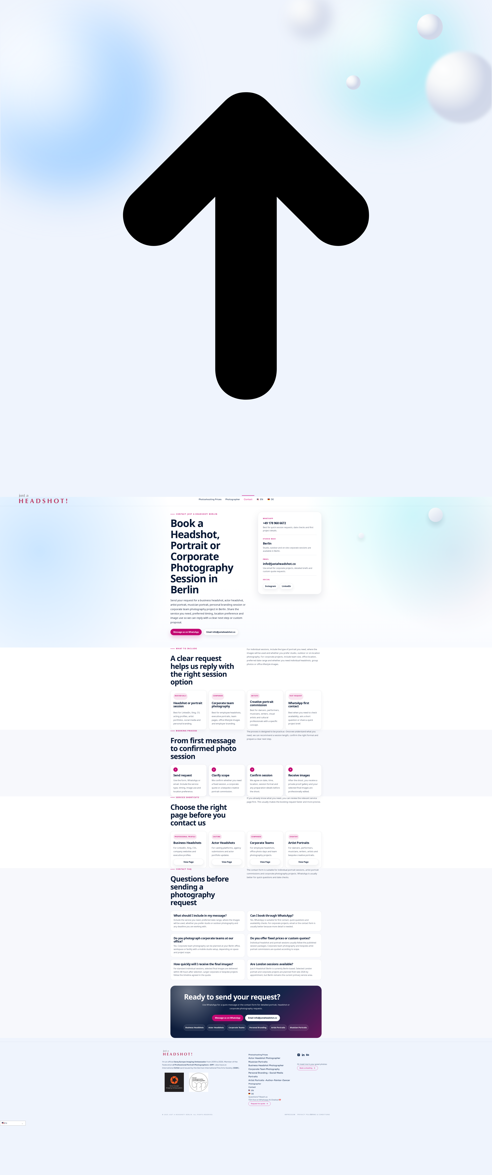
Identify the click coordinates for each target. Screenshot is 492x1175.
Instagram (270, 586)
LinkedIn (286, 586)
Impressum (290, 1114)
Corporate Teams (236, 1027)
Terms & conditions (320, 1114)
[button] (12, 1123)
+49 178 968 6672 (274, 523)
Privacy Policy (305, 1114)
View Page (188, 862)
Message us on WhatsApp (186, 632)
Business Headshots (194, 1027)
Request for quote (258, 1104)
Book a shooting (306, 1068)
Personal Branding (257, 1027)
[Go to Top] (246, 246)
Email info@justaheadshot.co (220, 632)
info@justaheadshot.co (279, 564)
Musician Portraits (298, 1027)
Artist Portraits (278, 1027)
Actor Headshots (216, 1027)
